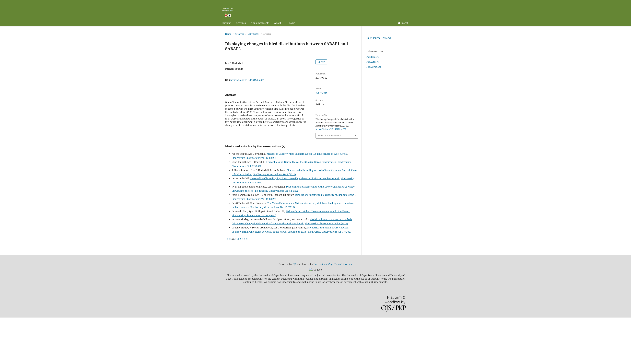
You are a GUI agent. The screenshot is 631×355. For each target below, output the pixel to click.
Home (228, 33)
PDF (322, 61)
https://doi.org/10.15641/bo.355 (247, 80)
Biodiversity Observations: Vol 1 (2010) (274, 174)
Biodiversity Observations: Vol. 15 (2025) (254, 199)
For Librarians (373, 66)
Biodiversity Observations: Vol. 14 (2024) (254, 215)
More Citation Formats (329, 135)
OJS (294, 264)
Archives (241, 22)
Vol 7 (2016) (253, 33)
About (278, 22)
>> (247, 238)
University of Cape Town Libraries (333, 264)
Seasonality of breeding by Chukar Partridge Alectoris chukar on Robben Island (294, 178)
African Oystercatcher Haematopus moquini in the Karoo (318, 211)
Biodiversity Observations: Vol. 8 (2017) (326, 223)
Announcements (260, 22)
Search (404, 22)
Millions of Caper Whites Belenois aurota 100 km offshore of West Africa (307, 153)
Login (292, 22)
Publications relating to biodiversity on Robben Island (325, 194)
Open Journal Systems (378, 37)
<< (226, 238)
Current (226, 22)
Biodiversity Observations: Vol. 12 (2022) (277, 190)
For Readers (372, 56)
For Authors (372, 61)
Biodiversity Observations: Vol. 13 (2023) (254, 157)
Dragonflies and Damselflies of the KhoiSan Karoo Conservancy (301, 162)
